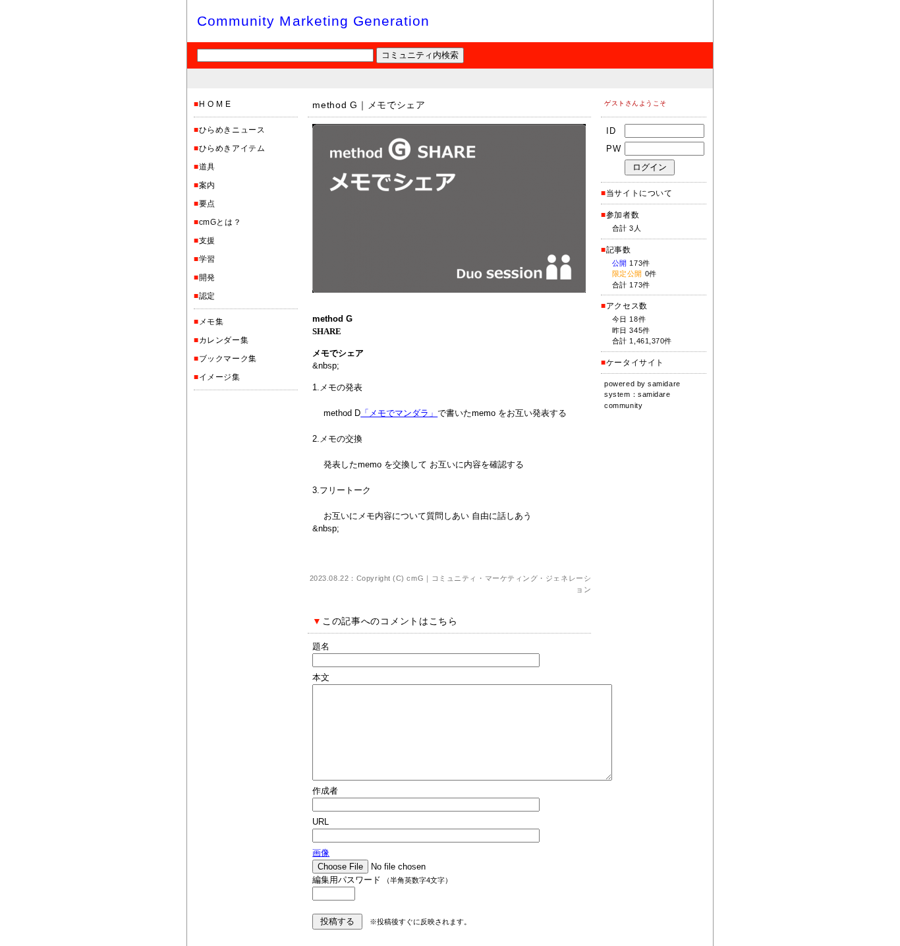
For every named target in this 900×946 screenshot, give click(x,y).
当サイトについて (639, 193)
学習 (207, 259)
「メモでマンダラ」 (398, 413)
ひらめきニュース (232, 129)
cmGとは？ (220, 222)
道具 (207, 166)
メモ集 (211, 321)
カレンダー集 (224, 340)
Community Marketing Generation (313, 20)
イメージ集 (219, 377)
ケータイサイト (635, 362)
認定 (207, 296)
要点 (207, 203)
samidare (664, 384)
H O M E (215, 104)
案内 (207, 185)
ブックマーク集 (228, 358)
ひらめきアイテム (232, 148)
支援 (207, 240)
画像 (320, 853)
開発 (207, 277)
